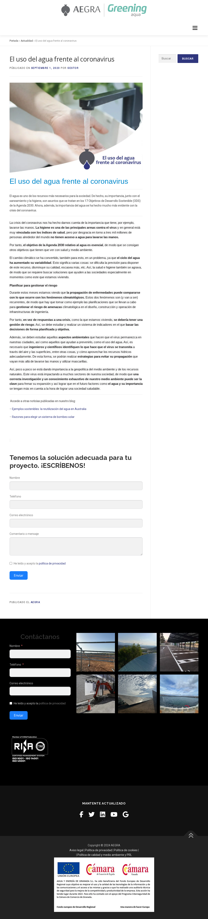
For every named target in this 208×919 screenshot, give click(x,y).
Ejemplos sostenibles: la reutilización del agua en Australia (49, 409)
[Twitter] (92, 814)
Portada (14, 40)
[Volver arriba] (191, 836)
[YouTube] (113, 814)
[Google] (126, 814)
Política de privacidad (98, 850)
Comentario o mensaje (24, 533)
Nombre (15, 477)
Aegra (35, 602)
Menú (194, 27)
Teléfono (15, 496)
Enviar (18, 575)
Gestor (73, 68)
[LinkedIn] (102, 814)
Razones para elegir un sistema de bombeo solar (43, 416)
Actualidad (27, 40)
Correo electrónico (21, 515)
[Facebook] (81, 814)
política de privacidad (52, 563)
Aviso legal (76, 850)
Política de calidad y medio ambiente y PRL (104, 854)
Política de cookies (126, 850)
